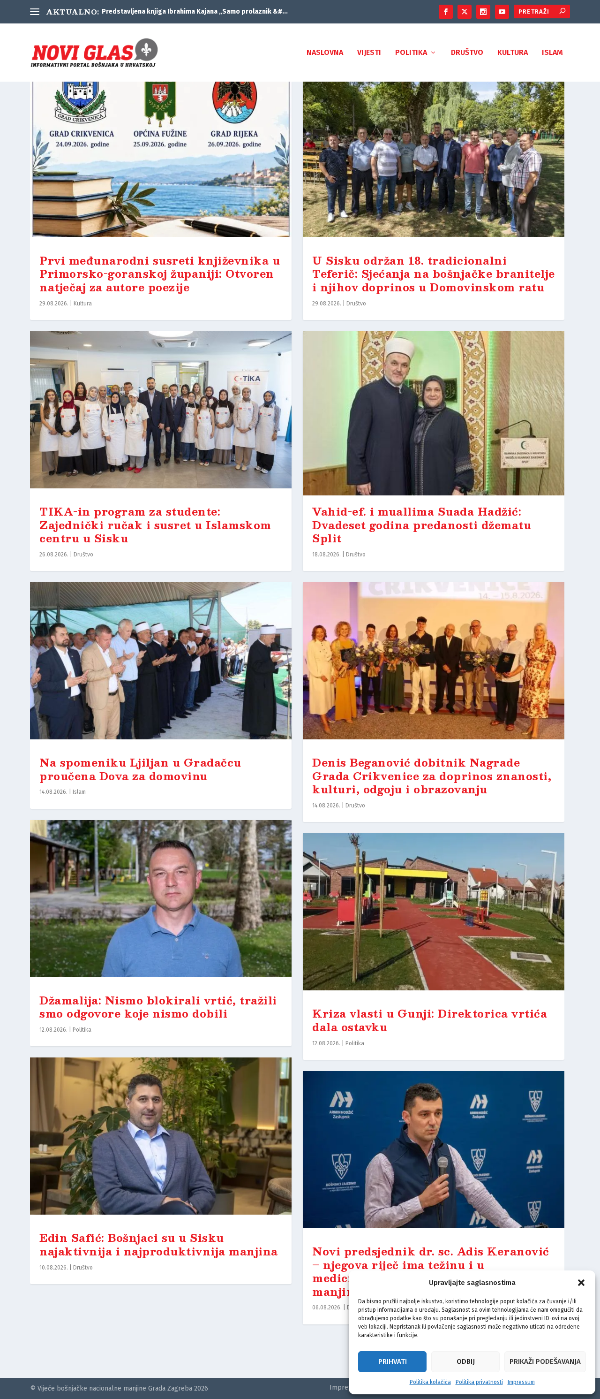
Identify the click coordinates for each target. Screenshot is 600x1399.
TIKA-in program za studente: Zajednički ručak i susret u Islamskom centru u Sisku (155, 524)
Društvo (467, 53)
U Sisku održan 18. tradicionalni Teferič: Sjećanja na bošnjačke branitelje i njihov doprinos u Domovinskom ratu (433, 273)
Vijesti (369, 53)
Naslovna (325, 53)
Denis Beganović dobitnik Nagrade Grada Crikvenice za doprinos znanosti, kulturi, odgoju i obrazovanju (431, 775)
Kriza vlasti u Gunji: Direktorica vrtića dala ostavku (429, 1019)
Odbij (466, 1361)
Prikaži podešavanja (545, 1361)
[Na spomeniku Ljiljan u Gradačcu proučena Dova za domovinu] (161, 664)
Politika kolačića (430, 1382)
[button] (581, 1282)
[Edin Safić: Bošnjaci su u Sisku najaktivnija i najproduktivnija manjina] (161, 1139)
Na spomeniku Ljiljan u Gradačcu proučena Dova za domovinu (140, 768)
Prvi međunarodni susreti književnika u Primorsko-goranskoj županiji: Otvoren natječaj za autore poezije (159, 273)
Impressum (521, 1382)
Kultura (512, 53)
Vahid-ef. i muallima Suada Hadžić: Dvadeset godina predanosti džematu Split (421, 524)
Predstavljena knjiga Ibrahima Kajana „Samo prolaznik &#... (195, 11)
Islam (552, 53)
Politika (411, 53)
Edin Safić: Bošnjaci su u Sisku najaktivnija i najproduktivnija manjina (158, 1244)
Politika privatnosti (479, 1382)
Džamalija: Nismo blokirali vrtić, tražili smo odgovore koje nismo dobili (158, 1006)
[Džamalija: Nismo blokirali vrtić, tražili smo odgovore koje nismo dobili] (161, 902)
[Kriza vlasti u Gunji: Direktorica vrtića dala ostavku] (433, 915)
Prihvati (392, 1361)
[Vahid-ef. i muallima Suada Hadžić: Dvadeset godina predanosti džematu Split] (433, 413)
